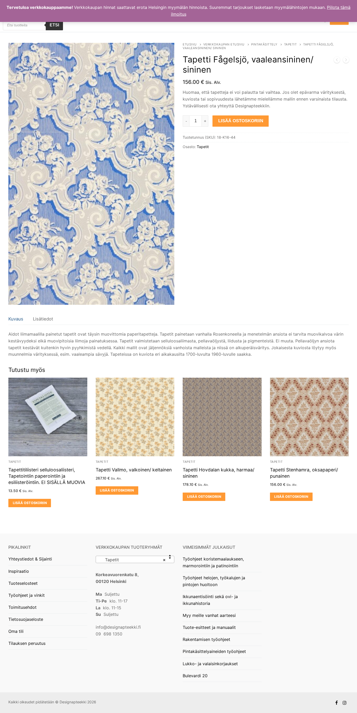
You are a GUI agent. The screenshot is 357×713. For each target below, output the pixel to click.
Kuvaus (15, 319)
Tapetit (290, 44)
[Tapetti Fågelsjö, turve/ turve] (337, 61)
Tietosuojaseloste (25, 619)
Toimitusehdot (22, 607)
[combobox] (135, 559)
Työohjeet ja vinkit (26, 595)
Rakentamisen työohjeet (206, 639)
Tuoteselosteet (23, 583)
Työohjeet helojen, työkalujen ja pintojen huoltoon (214, 581)
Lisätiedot (43, 319)
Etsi (54, 25)
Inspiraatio (18, 571)
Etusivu (190, 44)
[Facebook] (337, 703)
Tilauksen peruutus (26, 643)
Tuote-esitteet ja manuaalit (209, 627)
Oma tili (16, 631)
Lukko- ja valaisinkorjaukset (210, 663)
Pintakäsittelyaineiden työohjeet (214, 651)
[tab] (15, 319)
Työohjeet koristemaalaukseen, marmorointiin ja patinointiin (213, 562)
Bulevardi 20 (195, 675)
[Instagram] (345, 703)
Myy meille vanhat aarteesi (209, 615)
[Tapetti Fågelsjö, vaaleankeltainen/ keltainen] (346, 61)
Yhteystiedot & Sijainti (30, 559)
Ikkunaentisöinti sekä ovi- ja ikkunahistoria (210, 600)
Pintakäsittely (264, 44)
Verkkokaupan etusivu (224, 44)
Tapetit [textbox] (133, 559)
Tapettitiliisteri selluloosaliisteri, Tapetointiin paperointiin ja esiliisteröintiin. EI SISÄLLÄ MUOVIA (46, 476)
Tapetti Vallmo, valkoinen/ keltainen (134, 469)
